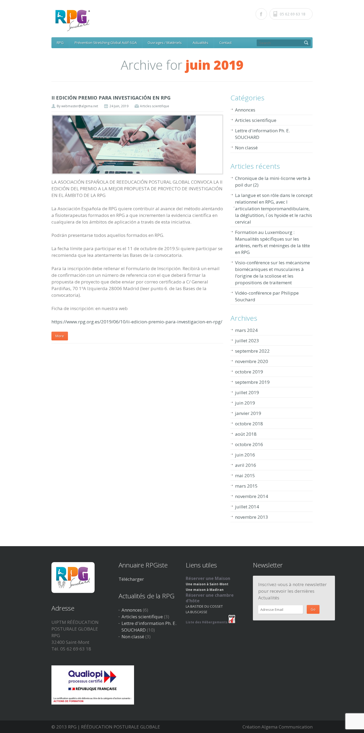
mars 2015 (246, 486)
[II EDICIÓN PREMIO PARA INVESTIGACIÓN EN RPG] (137, 145)
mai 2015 (245, 475)
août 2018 (246, 434)
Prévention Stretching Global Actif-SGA (106, 42)
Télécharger (131, 579)
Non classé (246, 148)
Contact (225, 42)
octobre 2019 (249, 372)
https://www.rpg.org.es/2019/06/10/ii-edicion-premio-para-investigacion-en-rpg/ (136, 322)
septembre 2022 (252, 351)
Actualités (200, 42)
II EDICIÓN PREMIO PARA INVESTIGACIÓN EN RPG (111, 97)
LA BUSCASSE (196, 612)
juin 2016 (245, 455)
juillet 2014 (247, 507)
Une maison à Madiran (205, 589)
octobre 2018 (249, 424)
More (59, 335)
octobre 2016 (249, 444)
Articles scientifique (154, 106)
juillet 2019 (247, 392)
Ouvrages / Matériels (165, 42)
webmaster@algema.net (79, 106)
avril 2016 (245, 465)
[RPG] (184, 20)
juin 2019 (245, 403)
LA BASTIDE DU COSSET (204, 606)
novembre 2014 (251, 496)
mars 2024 (246, 330)
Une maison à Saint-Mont (207, 584)
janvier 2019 (248, 413)
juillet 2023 (247, 340)
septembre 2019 (252, 382)
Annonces (245, 110)
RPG (60, 42)
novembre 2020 (251, 361)
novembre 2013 (251, 517)
